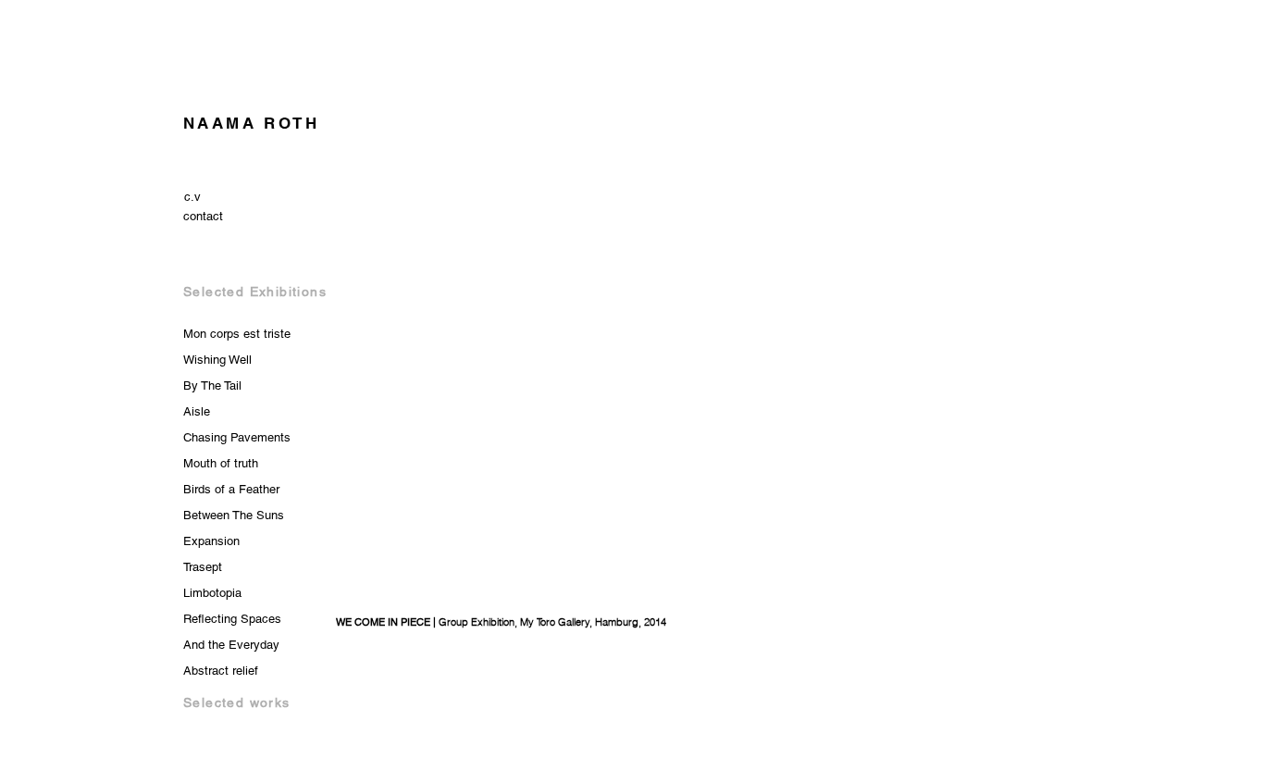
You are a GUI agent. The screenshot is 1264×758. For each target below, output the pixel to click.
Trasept (202, 567)
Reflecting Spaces (232, 619)
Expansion (211, 541)
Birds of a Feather (231, 489)
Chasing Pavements (237, 437)
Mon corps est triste (237, 334)
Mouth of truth (220, 463)
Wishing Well (217, 360)
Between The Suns (233, 515)
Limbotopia (212, 593)
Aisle (196, 411)
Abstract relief (220, 670)
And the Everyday (231, 645)
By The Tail (212, 385)
